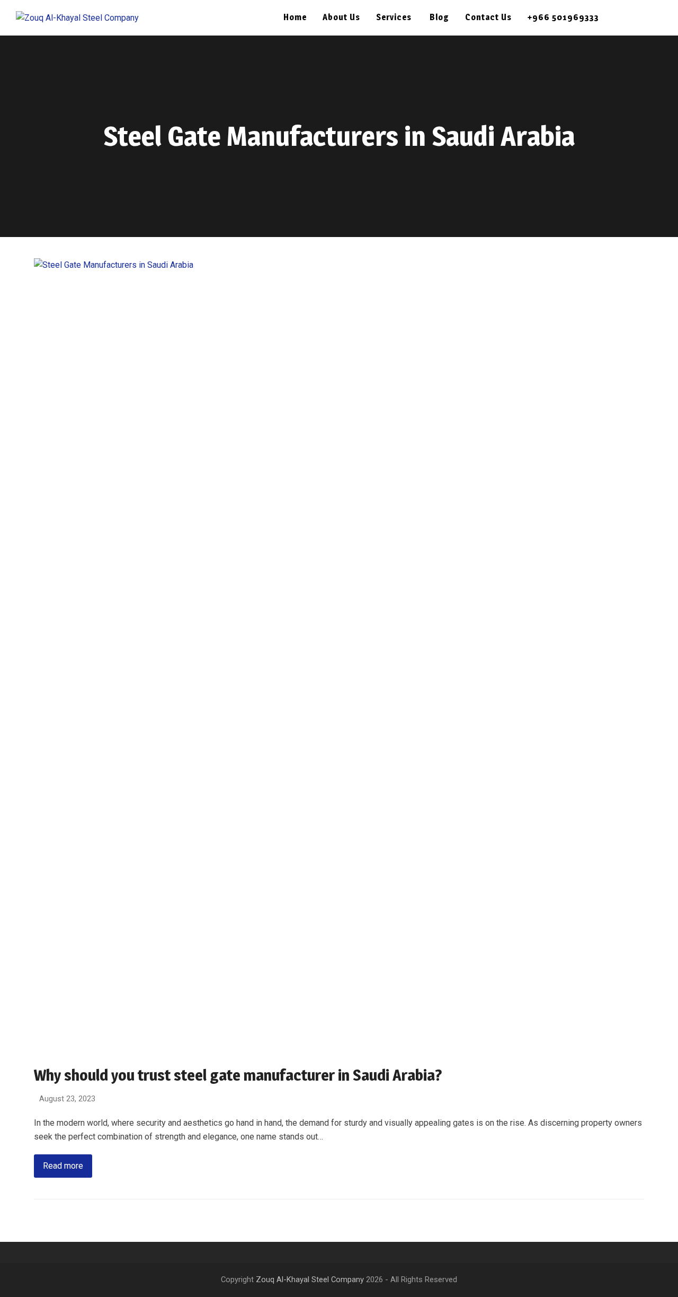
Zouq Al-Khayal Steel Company (310, 1279)
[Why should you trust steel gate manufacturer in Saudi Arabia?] (339, 655)
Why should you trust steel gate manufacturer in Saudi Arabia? (238, 1074)
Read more (63, 1166)
